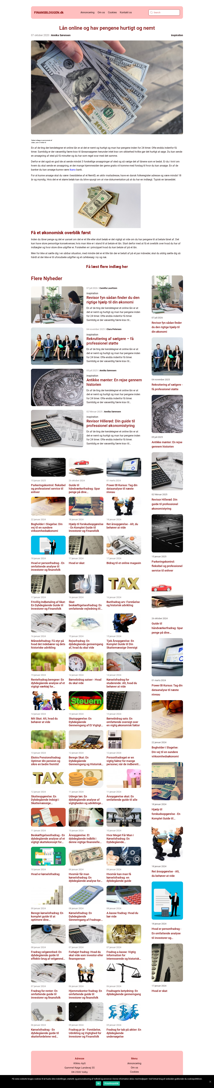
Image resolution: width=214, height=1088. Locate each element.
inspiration (177, 35)
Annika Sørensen (60, 35)
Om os (101, 12)
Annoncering (87, 12)
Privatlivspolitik (111, 1083)
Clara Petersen (114, 329)
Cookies (112, 12)
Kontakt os (126, 12)
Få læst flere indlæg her (107, 266)
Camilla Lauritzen (108, 288)
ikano (73, 169)
